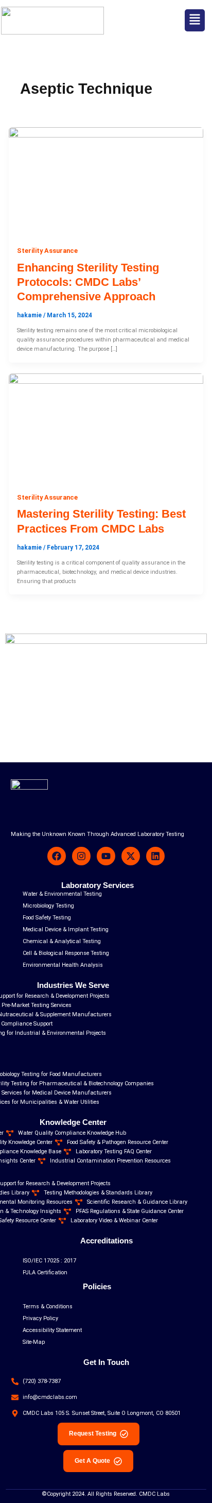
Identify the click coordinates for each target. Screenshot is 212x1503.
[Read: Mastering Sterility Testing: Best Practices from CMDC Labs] (106, 428)
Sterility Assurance (47, 250)
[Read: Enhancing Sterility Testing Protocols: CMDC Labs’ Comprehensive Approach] (106, 181)
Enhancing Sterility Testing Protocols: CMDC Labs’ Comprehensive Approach (88, 282)
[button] (195, 20)
